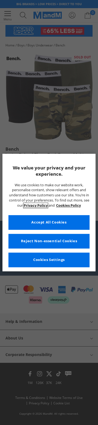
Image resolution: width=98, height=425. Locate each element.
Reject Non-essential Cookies (49, 241)
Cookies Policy (68, 205)
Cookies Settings (49, 259)
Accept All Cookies (48, 222)
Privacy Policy (36, 205)
